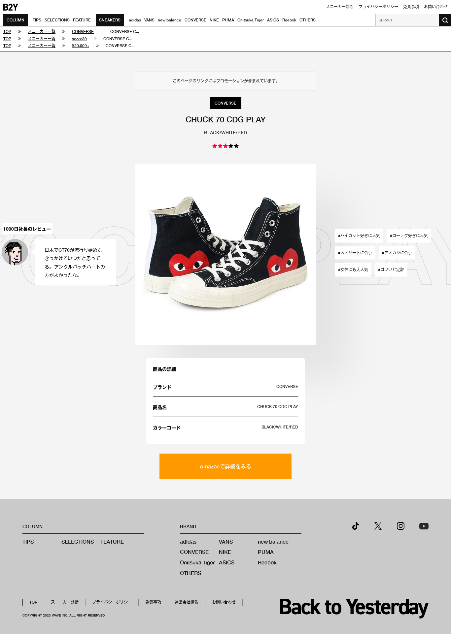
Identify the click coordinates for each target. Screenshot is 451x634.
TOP (33, 602)
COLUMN (15, 19)
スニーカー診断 (340, 6)
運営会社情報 (186, 602)
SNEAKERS (110, 19)
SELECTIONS (57, 19)
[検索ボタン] (445, 20)
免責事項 (411, 6)
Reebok (289, 19)
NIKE (214, 19)
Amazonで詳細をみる (225, 466)
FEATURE (82, 19)
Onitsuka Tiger (250, 19)
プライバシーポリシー (378, 6)
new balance (169, 19)
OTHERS (307, 19)
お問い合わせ (436, 6)
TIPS (37, 19)
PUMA (228, 19)
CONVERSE (195, 19)
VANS (149, 19)
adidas (135, 19)
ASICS (273, 19)
